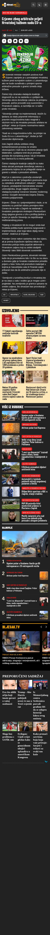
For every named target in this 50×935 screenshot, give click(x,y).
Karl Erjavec (29, 295)
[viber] (21, 41)
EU (4, 295)
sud (42, 295)
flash (10, 30)
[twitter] (10, 41)
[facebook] (4, 41)
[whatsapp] (15, 41)
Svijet (6, 300)
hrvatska (14, 295)
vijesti (4, 30)
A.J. (16, 30)
